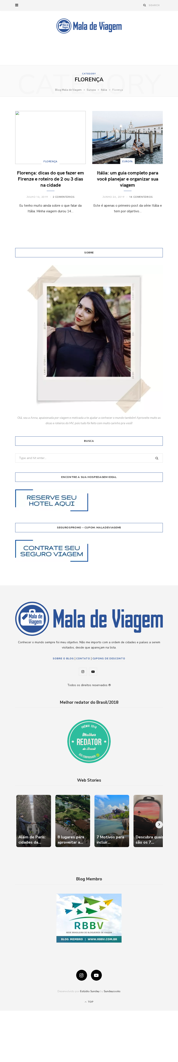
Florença (50, 161)
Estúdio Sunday (89, 991)
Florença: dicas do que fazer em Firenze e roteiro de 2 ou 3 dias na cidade (50, 178)
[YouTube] (96, 975)
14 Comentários (141, 196)
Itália (104, 90)
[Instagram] (81, 975)
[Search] (144, 5)
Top (90, 1001)
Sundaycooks (112, 991)
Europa (91, 90)
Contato (83, 658)
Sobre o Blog (63, 658)
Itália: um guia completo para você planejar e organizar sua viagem (127, 178)
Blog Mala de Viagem (68, 90)
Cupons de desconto (108, 658)
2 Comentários (64, 196)
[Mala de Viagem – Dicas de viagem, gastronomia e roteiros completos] (89, 26)
